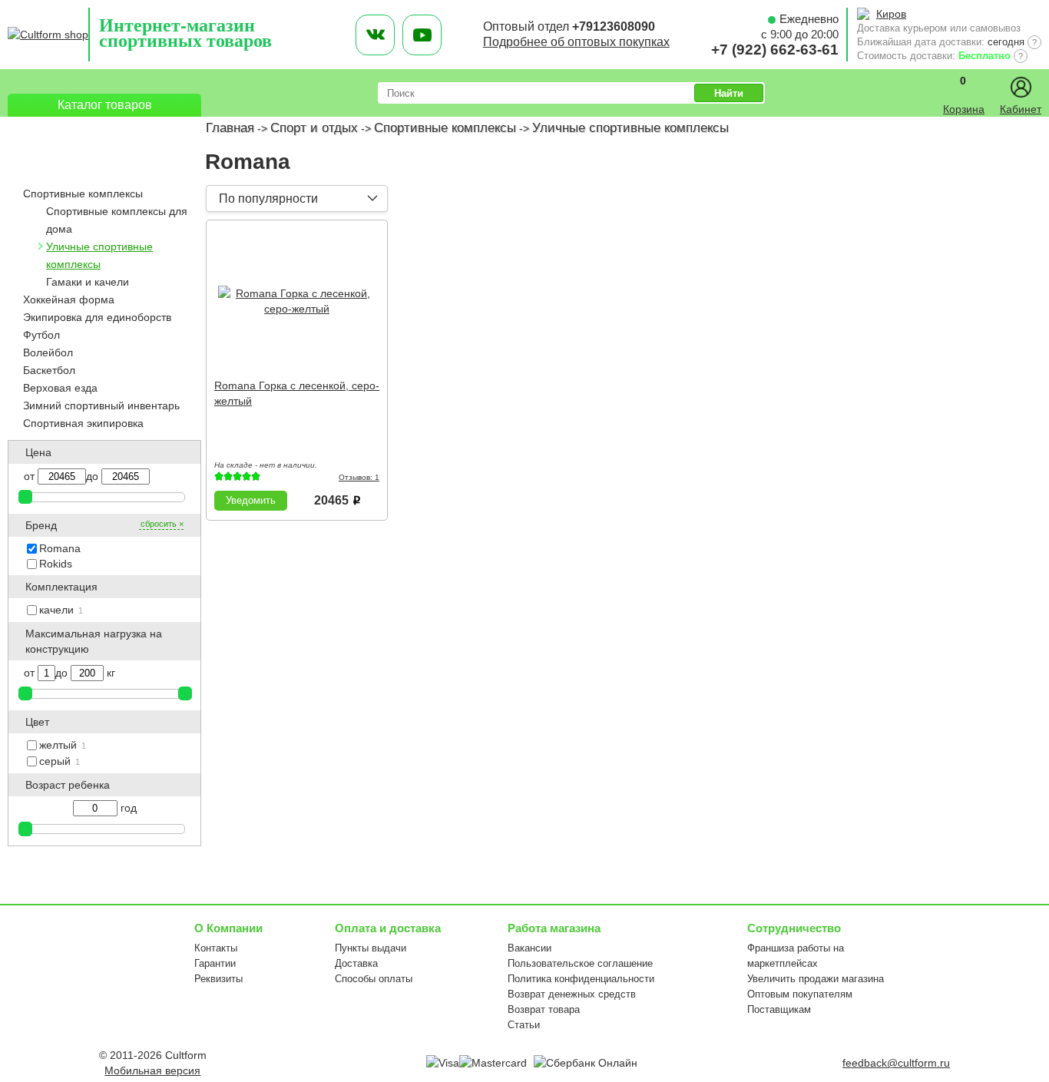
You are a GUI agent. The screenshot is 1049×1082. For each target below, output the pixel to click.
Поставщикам (779, 1009)
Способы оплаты (373, 978)
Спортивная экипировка (83, 423)
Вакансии (529, 948)
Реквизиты (218, 978)
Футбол (41, 335)
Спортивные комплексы (445, 128)
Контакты (215, 948)
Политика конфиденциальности (581, 978)
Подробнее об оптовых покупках (576, 41)
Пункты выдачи (370, 948)
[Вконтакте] (375, 35)
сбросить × (162, 523)
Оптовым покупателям (799, 994)
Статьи (524, 1025)
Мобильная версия (152, 1070)
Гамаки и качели (87, 282)
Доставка (356, 963)
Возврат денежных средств (572, 994)
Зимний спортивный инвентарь (101, 405)
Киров (891, 14)
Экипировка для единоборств (97, 317)
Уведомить (251, 500)
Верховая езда (60, 388)
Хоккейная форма (68, 299)
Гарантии (215, 963)
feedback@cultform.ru (896, 1063)
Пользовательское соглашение (580, 963)
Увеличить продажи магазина (815, 978)
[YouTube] (422, 35)
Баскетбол (49, 370)
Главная (230, 128)
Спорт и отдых (314, 128)
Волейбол (48, 352)
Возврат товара (544, 1009)
